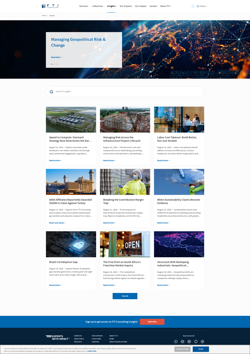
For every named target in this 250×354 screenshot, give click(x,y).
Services (78, 336)
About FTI (114, 336)
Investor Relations (118, 342)
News (112, 339)
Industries (79, 339)
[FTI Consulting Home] (50, 6)
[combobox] (119, 92)
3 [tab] (57, 64)
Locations (96, 339)
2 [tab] (54, 64)
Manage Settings (182, 349)
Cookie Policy (91, 351)
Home (44, 16)
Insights (78, 342)
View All (125, 296)
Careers (95, 342)
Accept (200, 349)
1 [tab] (51, 64)
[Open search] (193, 6)
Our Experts (97, 336)
